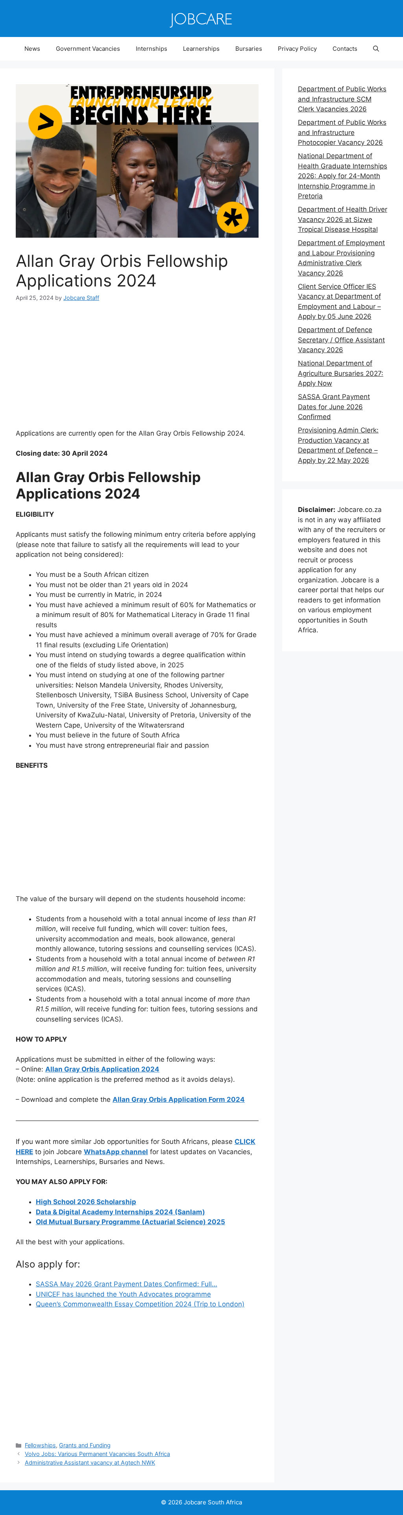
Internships (151, 48)
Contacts (345, 48)
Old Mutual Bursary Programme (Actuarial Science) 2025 (130, 1222)
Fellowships (40, 1445)
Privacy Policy (297, 48)
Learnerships (201, 48)
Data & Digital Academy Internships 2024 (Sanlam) (120, 1212)
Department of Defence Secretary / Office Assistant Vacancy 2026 (341, 340)
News (32, 48)
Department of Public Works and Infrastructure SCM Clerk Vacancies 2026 (342, 99)
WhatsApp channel (116, 1152)
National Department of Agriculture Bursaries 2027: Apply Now (340, 373)
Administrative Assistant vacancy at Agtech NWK (90, 1462)
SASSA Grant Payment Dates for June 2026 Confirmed (334, 407)
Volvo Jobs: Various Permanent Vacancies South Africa (97, 1453)
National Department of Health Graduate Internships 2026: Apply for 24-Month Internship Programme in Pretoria (342, 176)
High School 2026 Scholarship (86, 1202)
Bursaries (248, 48)
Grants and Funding (85, 1445)
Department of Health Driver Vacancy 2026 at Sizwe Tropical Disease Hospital (342, 219)
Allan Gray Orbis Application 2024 (102, 1069)
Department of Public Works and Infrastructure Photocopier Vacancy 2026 (342, 132)
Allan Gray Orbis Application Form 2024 (179, 1099)
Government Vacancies (88, 48)
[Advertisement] (137, 370)
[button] (376, 49)
